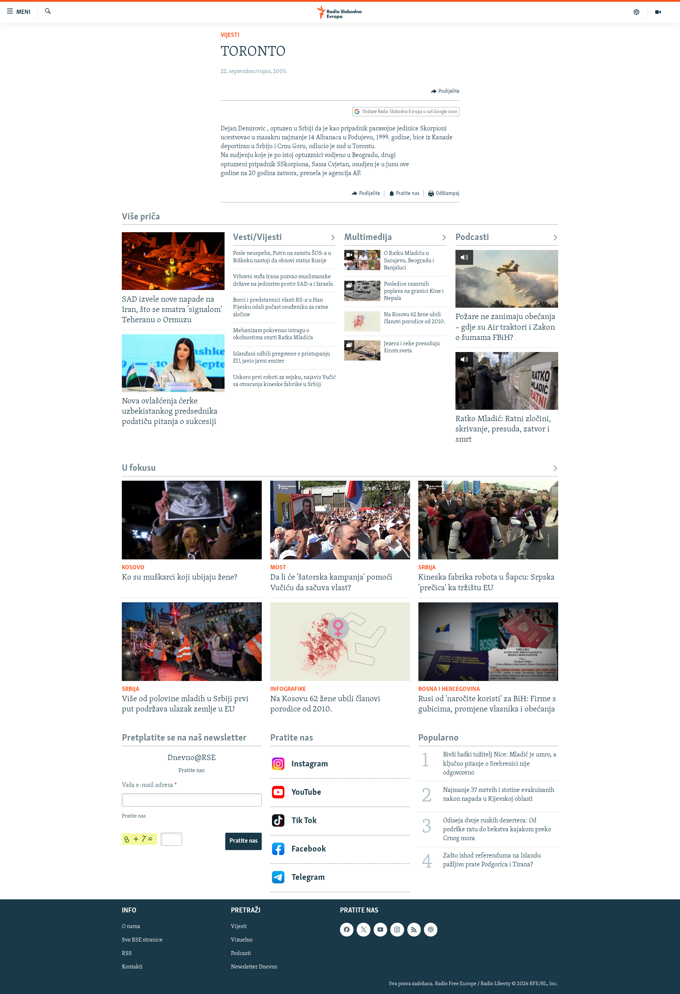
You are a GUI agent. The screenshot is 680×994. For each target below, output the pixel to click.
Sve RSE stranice (142, 940)
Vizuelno (242, 940)
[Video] (658, 12)
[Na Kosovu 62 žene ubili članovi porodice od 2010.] (362, 321)
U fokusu (139, 468)
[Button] (445, 91)
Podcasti (472, 237)
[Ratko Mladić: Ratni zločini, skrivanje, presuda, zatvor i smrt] (506, 381)
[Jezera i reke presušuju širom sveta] (362, 350)
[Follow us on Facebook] (346, 929)
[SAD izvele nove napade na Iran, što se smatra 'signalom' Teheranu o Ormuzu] (173, 261)
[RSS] (414, 929)
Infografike (288, 689)
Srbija (427, 568)
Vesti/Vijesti (257, 237)
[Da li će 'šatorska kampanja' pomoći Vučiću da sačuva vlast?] (340, 520)
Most (278, 568)
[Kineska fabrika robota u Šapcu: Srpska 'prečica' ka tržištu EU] (488, 520)
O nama (131, 926)
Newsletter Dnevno (254, 967)
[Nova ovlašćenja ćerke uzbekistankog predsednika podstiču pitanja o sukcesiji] (173, 363)
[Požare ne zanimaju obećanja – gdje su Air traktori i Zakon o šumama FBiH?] (506, 279)
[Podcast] (636, 12)
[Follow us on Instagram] (397, 929)
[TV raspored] (430, 929)
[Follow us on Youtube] (380, 929)
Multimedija (368, 237)
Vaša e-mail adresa (149, 785)
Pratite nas (243, 841)
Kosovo (133, 568)
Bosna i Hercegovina (449, 689)
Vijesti (230, 35)
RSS (127, 953)
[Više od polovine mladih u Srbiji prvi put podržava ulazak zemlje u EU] (192, 641)
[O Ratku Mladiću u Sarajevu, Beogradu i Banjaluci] (362, 260)
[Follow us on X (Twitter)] (363, 929)
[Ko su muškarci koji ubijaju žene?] (192, 520)
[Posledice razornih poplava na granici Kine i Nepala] (362, 291)
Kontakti (132, 967)
